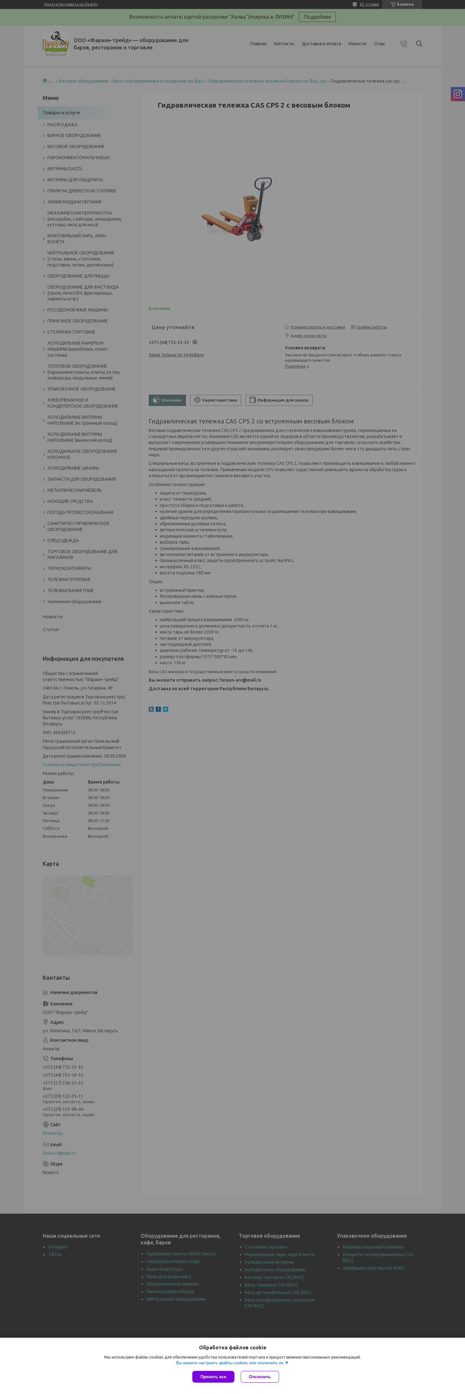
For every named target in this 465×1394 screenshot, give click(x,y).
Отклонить (260, 1376)
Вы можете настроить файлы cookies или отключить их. (230, 1362)
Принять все (213, 1376)
